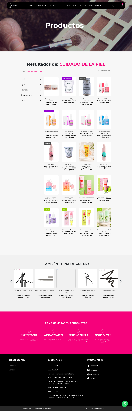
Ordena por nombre (103, 71)
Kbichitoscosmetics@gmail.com (61, 374)
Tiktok (92, 378)
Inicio (31, 5)
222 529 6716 (53, 391)
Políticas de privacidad (95, 409)
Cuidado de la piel (34, 71)
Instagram (94, 370)
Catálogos (88, 5)
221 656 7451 (53, 366)
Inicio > (23, 71)
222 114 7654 (53, 370)
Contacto (99, 5)
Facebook (94, 366)
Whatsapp (94, 374)
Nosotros (77, 5)
